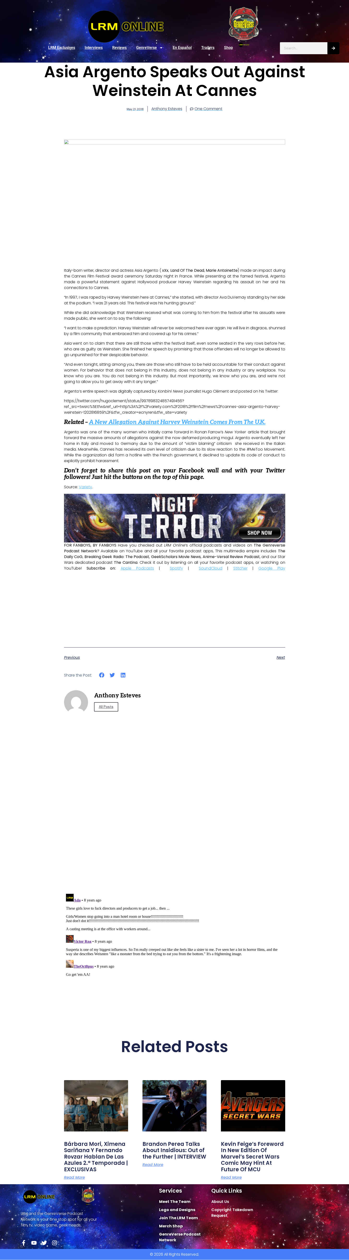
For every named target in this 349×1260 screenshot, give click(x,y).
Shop (228, 47)
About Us (220, 1201)
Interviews (94, 47)
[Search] (333, 48)
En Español (182, 47)
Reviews (119, 47)
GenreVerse (146, 47)
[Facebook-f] (23, 1243)
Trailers (207, 47)
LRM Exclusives (61, 47)
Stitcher (240, 568)
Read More (74, 1177)
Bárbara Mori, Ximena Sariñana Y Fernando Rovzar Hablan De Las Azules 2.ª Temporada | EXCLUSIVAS (96, 1156)
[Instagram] (54, 1243)
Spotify (176, 568)
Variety (85, 487)
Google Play (271, 568)
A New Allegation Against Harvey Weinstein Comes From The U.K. (177, 422)
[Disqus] (174, 822)
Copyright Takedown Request (232, 1212)
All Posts (106, 706)
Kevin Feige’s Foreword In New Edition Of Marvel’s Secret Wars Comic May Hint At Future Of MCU (252, 1156)
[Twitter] (44, 1243)
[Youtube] (34, 1243)
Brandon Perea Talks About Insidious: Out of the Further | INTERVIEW (174, 1150)
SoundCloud (210, 568)
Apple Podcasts (137, 568)
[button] (102, 675)
